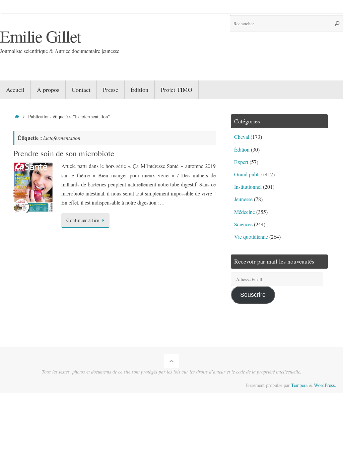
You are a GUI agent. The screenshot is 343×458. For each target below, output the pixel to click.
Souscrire (253, 294)
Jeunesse (243, 199)
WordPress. (325, 385)
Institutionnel (248, 186)
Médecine (244, 211)
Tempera (299, 385)
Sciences (243, 224)
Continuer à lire (82, 220)
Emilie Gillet (40, 36)
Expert (241, 161)
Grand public (248, 174)
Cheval (241, 136)
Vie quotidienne (251, 236)
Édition (242, 149)
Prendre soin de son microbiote (63, 153)
